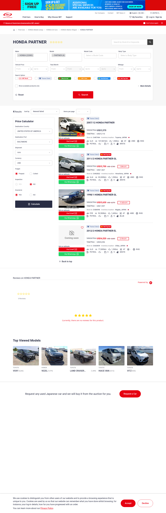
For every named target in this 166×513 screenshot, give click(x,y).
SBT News (119, 13)
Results (18, 111)
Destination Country (22, 126)
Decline (145, 503)
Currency (18, 158)
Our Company (100, 13)
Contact (110, 13)
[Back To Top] (159, 499)
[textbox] (28, 59)
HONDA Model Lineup (35, 30)
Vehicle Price (19, 65)
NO (34, 184)
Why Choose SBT (55, 17)
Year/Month (54, 65)
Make (17, 51)
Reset (21, 95)
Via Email (70, 141)
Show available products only (29, 86)
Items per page (69, 111)
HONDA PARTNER (86, 30)
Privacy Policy (46, 508)
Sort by (26, 111)
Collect (35, 174)
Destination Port (21, 137)
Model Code (88, 51)
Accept (128, 503)
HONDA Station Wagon (69, 30)
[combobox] (31, 57)
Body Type (122, 51)
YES (20, 184)
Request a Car (130, 394)
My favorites (137, 17)
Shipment (18, 148)
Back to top (67, 261)
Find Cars (26, 17)
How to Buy (39, 17)
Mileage (120, 65)
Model (52, 51)
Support (69, 17)
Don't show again (152, 23)
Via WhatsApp (70, 146)
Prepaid (21, 174)
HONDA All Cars (52, 30)
